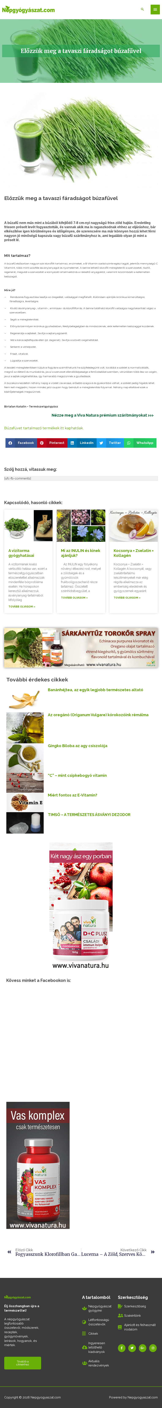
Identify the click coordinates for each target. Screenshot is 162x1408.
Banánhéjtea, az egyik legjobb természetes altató (95, 690)
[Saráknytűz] (38, 1165)
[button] (21, 443)
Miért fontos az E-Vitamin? (72, 795)
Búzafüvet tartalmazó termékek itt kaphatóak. (44, 428)
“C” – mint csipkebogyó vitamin (77, 775)
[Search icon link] (142, 9)
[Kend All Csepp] (81, 905)
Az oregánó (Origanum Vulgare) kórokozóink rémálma (98, 715)
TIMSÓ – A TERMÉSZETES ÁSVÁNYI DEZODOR (89, 814)
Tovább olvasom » (21, 606)
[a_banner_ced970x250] (81, 647)
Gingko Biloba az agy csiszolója (77, 746)
